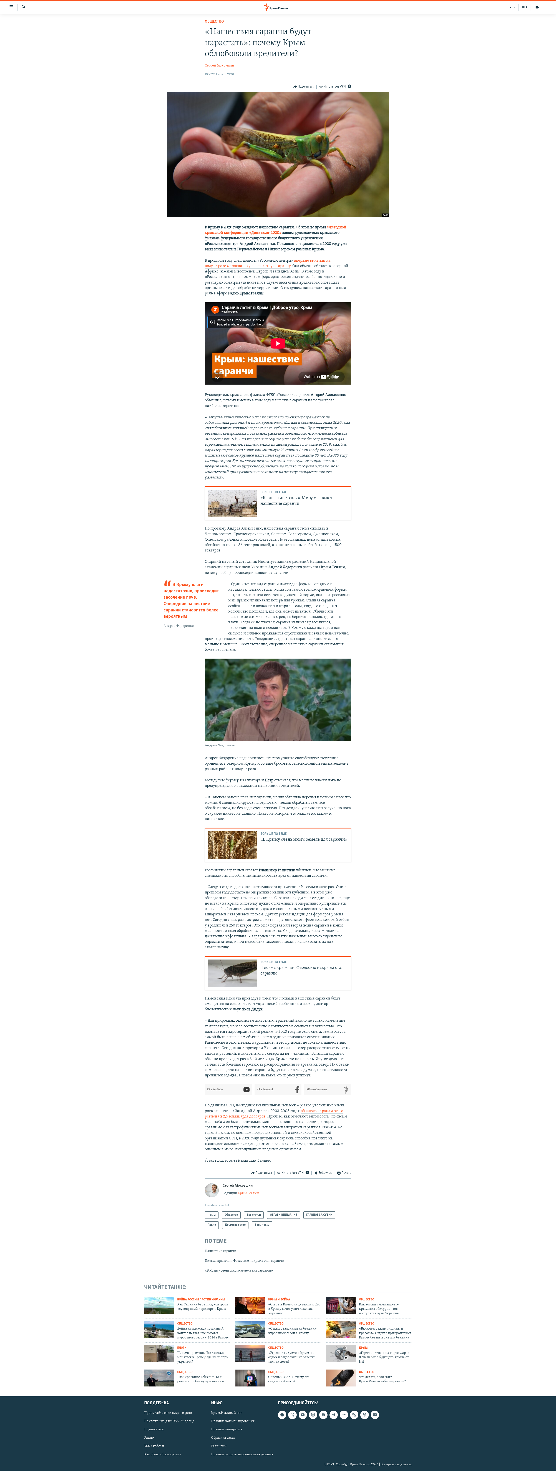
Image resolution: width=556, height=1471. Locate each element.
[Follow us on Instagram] (313, 1415)
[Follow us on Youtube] (303, 1415)
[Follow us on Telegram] (333, 1415)
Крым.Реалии (248, 1193)
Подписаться (154, 1429)
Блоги (182, 1348)
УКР (512, 7)
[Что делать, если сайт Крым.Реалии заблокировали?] (341, 1378)
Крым (363, 1348)
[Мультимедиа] (537, 7)
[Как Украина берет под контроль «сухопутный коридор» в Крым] (159, 1305)
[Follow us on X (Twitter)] (292, 1415)
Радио (149, 1438)
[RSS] (354, 1415)
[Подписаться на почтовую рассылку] (375, 1415)
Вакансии (219, 1446)
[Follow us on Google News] (323, 1415)
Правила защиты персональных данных (242, 1454)
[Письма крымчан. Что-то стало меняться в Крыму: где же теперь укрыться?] (159, 1353)
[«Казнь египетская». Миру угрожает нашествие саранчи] (232, 503)
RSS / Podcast (154, 1446)
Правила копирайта (226, 1429)
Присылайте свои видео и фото (168, 1413)
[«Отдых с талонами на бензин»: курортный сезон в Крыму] (250, 1329)
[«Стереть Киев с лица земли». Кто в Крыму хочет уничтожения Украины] (250, 1305)
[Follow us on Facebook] (282, 1415)
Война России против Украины (201, 1299)
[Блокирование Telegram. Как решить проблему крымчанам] (159, 1378)
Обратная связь (223, 1438)
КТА (525, 7)
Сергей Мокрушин (219, 65)
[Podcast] (364, 1415)
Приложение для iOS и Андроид (169, 1421)
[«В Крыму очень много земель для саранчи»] (232, 845)
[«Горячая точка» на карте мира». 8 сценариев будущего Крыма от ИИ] (341, 1353)
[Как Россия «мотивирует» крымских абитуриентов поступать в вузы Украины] (341, 1305)
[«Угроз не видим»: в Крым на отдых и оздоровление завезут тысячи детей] (250, 1353)
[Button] (303, 87)
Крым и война (279, 1299)
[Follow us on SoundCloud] (344, 1415)
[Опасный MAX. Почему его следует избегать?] (250, 1378)
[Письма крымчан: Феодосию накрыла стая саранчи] (232, 973)
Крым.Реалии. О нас (226, 1413)
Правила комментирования (233, 1421)
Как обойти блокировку (162, 1454)
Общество (214, 22)
